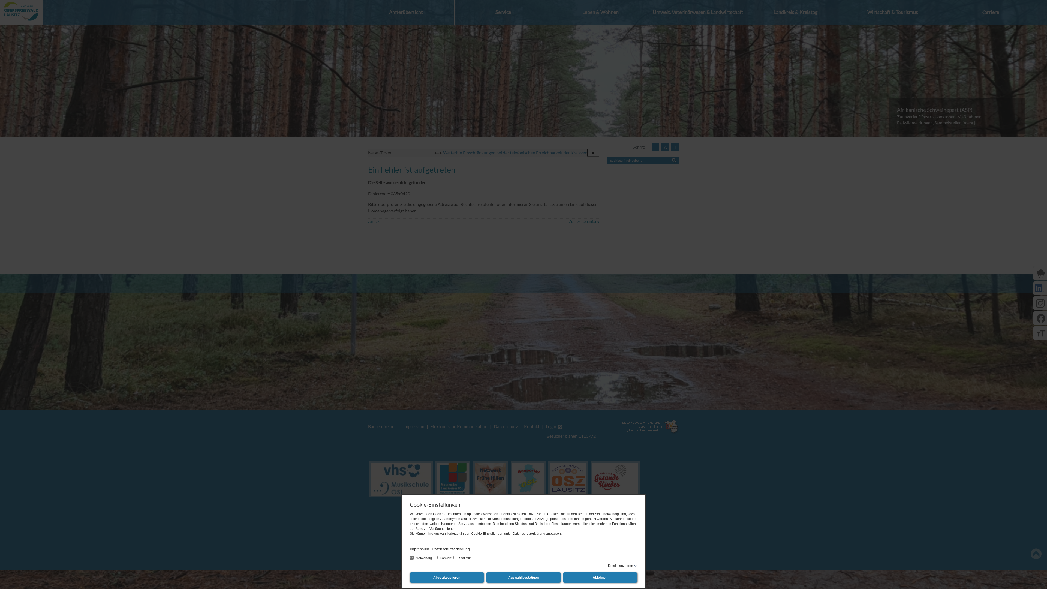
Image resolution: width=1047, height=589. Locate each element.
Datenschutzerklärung (451, 549)
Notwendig (424, 558)
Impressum (419, 549)
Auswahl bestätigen (523, 577)
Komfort (445, 558)
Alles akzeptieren (446, 577)
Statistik (464, 558)
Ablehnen (600, 577)
